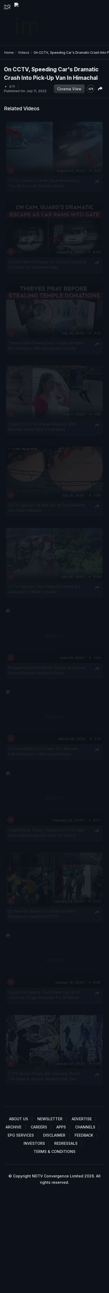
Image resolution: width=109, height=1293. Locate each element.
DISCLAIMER (54, 1135)
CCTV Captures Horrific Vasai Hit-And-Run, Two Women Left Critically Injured (44, 183)
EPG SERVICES (21, 1135)
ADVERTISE (82, 1119)
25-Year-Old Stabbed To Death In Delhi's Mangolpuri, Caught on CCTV (42, 914)
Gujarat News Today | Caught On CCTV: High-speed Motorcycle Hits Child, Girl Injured (46, 833)
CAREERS (39, 1127)
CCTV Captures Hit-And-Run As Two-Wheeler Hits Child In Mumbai (46, 508)
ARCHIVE (13, 1127)
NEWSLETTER (49, 1119)
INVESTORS (34, 1143)
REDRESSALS (66, 1143)
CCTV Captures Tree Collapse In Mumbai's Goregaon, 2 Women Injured (44, 589)
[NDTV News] (26, 22)
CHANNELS (85, 1127)
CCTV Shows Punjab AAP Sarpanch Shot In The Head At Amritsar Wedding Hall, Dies (44, 1076)
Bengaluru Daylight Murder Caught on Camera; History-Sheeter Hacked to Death (47, 670)
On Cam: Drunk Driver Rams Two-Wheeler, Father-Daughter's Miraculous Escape (43, 751)
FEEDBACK (84, 1135)
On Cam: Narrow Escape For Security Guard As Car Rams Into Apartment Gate (47, 264)
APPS (61, 1127)
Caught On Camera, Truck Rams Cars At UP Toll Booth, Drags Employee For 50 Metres (44, 995)
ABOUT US (18, 1119)
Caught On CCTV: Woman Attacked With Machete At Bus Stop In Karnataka (41, 427)
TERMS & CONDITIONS (54, 1151)
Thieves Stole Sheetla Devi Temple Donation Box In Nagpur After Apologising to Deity (46, 345)
